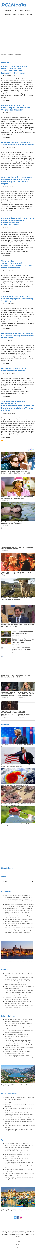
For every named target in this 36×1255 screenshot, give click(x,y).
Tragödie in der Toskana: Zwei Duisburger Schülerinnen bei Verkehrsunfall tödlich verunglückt (17, 1036)
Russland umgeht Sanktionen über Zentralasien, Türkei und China (19, 1115)
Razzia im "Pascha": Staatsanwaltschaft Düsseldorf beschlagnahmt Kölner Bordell (19, 1048)
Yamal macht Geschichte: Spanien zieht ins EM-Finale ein (18, 1167)
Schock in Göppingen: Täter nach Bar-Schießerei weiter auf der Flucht (19, 924)
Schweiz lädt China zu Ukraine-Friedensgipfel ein (19, 1118)
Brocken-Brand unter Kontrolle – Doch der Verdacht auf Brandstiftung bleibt (17, 1052)
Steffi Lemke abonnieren (2, 440)
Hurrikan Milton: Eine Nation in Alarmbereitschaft (15, 785)
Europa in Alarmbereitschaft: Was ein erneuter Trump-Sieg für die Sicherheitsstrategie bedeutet (19, 909)
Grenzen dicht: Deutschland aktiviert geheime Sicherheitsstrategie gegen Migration (18, 1002)
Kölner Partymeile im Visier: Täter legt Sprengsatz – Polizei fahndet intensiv (19, 1045)
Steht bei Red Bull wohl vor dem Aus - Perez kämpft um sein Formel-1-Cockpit (18, 1152)
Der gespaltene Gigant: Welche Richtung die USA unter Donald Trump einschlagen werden (17, 765)
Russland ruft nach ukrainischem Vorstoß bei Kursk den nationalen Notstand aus (19, 1098)
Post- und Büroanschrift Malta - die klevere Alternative (17, 961)
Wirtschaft (21, 14)
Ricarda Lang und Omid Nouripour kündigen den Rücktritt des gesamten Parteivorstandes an (18, 931)
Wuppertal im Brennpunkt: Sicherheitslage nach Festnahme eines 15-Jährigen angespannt (19, 920)
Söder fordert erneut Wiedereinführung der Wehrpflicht (17, 1102)
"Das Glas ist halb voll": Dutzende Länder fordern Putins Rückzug (19, 1109)
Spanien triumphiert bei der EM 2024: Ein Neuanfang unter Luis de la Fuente (16, 1159)
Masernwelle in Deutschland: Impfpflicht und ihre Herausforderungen (19, 928)
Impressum (18, 1244)
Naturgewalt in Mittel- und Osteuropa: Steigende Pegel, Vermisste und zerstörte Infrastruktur (19, 991)
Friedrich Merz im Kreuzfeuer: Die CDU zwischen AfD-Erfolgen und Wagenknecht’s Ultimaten (19, 1006)
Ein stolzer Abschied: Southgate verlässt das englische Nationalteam (17, 1155)
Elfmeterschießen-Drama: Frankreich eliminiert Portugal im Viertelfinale (19, 1178)
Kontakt (18, 1247)
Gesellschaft (7, 14)
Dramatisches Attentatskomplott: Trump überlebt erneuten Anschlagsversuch (16, 825)
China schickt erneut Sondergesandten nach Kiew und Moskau (19, 1105)
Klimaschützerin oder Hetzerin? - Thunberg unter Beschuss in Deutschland (19, 917)
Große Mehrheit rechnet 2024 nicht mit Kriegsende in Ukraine (20, 1126)
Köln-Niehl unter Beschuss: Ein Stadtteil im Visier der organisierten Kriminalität (19, 1031)
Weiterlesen (7, 100)
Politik (14, 10)
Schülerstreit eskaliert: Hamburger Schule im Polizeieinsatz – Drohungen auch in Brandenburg (19, 1056)
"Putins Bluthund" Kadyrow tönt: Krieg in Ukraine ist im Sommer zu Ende (19, 1130)
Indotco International (15, 1231)
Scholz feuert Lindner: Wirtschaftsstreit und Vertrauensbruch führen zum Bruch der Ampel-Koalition (18, 901)
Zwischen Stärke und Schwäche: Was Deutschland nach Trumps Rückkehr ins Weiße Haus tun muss (19, 905)
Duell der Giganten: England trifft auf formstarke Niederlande (19, 1170)
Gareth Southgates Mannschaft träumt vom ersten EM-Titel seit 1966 (19, 1163)
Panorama (28, 10)
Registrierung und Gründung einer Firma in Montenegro (17, 1085)
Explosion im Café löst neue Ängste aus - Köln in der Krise (19, 1028)
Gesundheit (29, 14)
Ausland (21, 10)
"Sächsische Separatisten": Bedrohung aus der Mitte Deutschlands (18, 913)
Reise (14, 14)
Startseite (8, 10)
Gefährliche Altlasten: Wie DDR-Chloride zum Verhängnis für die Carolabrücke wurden (18, 998)
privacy (18, 1236)
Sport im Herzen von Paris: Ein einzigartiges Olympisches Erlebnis (17, 1148)
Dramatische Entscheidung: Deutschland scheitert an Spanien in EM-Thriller (19, 1174)
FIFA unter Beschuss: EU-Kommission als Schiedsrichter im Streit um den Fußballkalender (19, 1144)
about (31, 1234)
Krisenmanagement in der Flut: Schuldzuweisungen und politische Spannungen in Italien (17, 804)
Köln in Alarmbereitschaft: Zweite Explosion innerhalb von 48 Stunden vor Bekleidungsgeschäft (20, 1041)
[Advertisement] (18, 34)
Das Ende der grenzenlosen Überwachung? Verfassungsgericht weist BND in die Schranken (18, 896)
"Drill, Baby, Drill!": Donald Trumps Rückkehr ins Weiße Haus (17, 745)
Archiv (18, 1241)
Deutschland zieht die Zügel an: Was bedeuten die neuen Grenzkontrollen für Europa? (19, 995)
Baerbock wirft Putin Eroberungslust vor (16, 1112)
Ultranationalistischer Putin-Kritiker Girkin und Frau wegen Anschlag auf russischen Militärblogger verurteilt (19, 1121)
